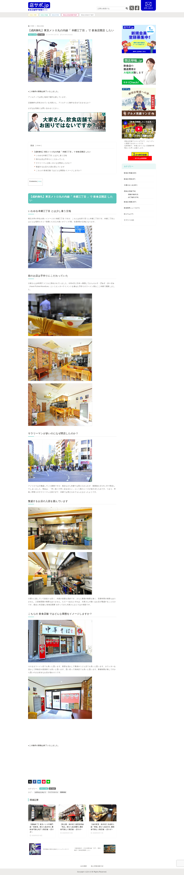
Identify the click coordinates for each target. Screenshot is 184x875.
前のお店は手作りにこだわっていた (50, 159)
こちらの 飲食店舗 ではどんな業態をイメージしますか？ (59, 170)
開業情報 (63, 792)
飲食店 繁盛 (130, 173)
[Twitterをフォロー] (131, 9)
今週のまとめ (130, 185)
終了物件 (41, 35)
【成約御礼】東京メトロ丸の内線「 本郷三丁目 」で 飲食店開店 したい (62, 151)
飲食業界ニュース (132, 208)
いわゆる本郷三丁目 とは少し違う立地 (51, 155)
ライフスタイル (53, 792)
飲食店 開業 (130, 202)
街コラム (128, 214)
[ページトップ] (179, 870)
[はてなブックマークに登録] (39, 782)
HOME (32, 26)
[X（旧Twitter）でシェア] (30, 782)
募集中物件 (133, 194)
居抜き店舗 (40, 26)
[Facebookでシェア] (34, 782)
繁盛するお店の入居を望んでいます (50, 166)
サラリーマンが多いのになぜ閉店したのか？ (54, 163)
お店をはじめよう (40, 792)
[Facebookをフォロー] (137, 9)
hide (39, 181)
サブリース (129, 220)
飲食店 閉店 (129, 179)
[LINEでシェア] (48, 782)
